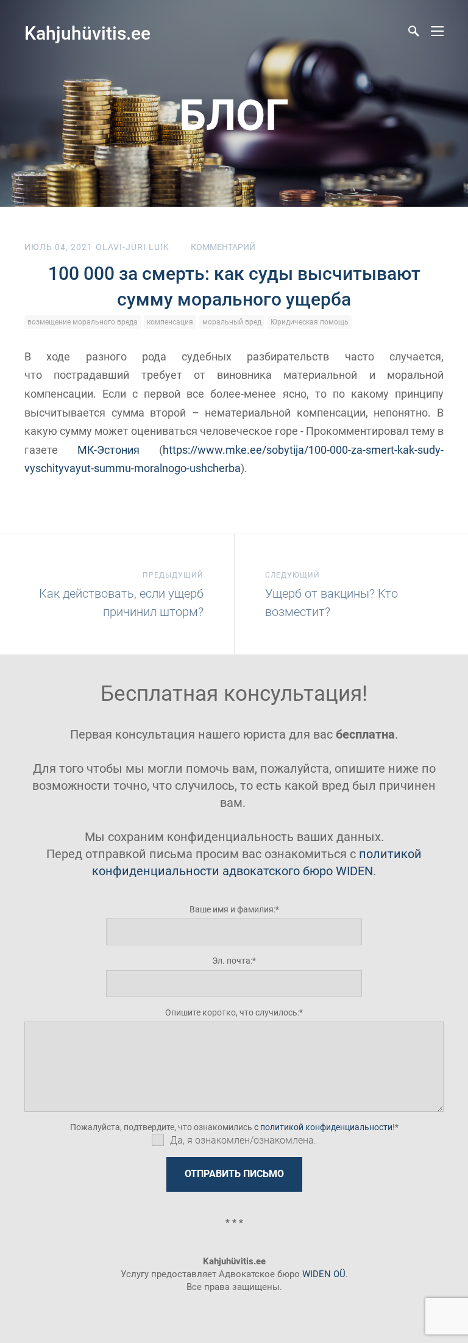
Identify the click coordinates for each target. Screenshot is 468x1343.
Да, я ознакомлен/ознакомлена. (243, 1140)
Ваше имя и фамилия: (232, 909)
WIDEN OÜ (324, 1274)
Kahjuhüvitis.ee (87, 33)
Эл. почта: (232, 960)
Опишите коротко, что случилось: (232, 1012)
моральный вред (231, 322)
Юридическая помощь (310, 322)
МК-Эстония (108, 449)
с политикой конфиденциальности (323, 1127)
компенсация (170, 322)
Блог (234, 115)
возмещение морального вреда (82, 322)
